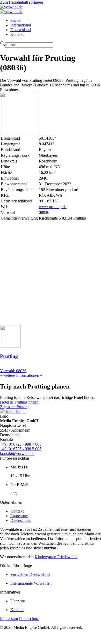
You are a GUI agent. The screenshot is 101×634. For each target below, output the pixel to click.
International (20, 25)
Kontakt (17, 34)
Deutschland (20, 30)
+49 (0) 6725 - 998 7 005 (20, 444)
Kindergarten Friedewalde (56, 557)
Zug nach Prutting (15, 407)
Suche (15, 20)
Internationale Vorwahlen (31, 583)
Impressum (19, 516)
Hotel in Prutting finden (19, 402)
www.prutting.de (53, 206)
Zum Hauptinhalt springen (21, 2)
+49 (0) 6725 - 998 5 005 (20, 449)
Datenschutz (20, 520)
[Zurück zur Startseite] (11, 7)
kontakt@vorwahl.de (17, 453)
